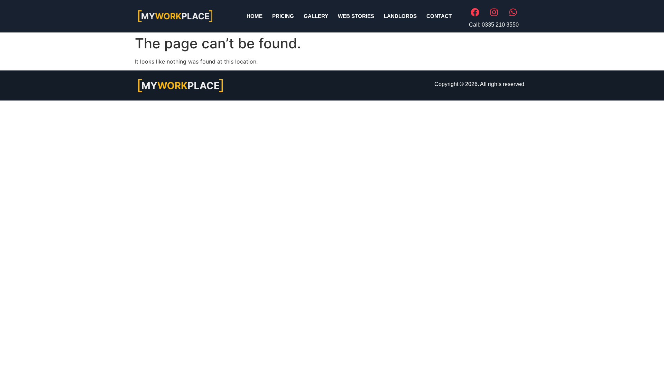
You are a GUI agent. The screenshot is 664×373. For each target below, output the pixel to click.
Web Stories (356, 16)
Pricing (283, 16)
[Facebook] (474, 12)
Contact (439, 16)
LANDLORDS (400, 16)
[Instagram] (493, 12)
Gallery (316, 16)
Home (254, 16)
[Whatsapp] (513, 12)
